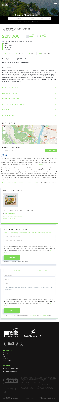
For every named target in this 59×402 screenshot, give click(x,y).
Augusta (28, 183)
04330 (35, 183)
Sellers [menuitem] (5, 356)
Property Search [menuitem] (8, 353)
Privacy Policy (39, 164)
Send (11, 310)
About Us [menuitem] (5, 358)
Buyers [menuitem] (5, 355)
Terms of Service (43, 315)
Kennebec (21, 183)
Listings (10, 183)
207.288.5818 (14, 368)
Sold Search (37, 21)
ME (15, 183)
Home (4, 183)
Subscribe (12, 257)
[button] (48, 18)
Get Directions (51, 150)
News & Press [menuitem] (7, 360)
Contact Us (6, 218)
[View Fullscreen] (4, 132)
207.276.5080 (18, 370)
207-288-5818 (10, 213)
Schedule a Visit (42, 270)
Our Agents (12, 218)
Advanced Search (24, 21)
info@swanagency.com (10, 371)
